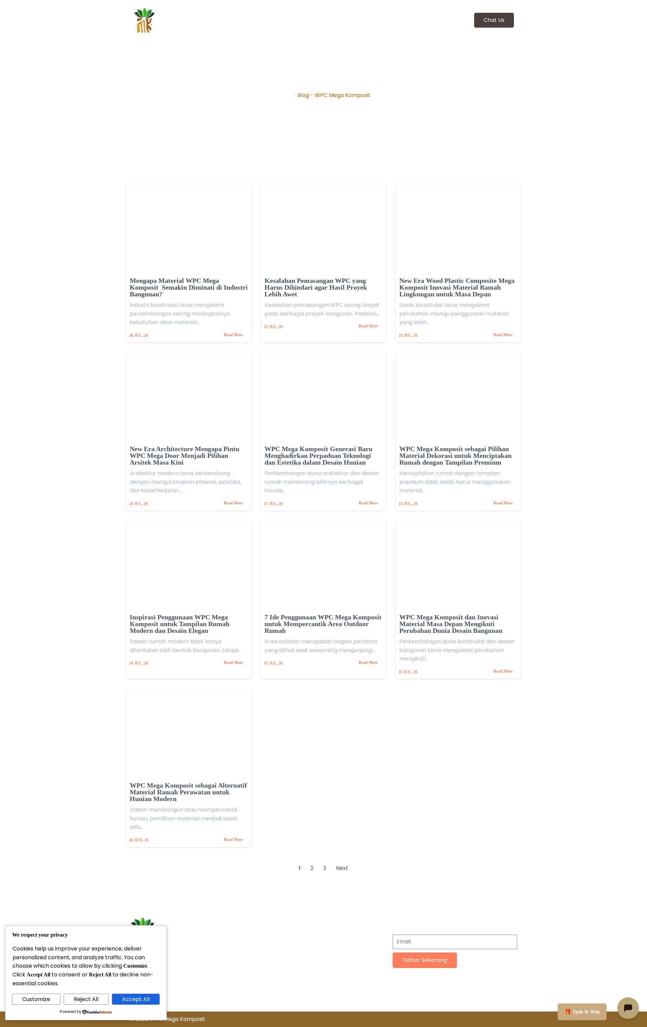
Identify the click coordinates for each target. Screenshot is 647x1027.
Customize (36, 999)
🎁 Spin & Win (582, 1012)
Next (342, 868)
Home (284, 95)
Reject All (86, 999)
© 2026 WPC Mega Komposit (167, 1019)
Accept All (136, 999)
